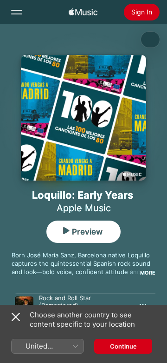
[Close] (16, 317)
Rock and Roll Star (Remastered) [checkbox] (65, 301)
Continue (123, 346)
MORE (147, 272)
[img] (83, 12)
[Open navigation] (16, 12)
